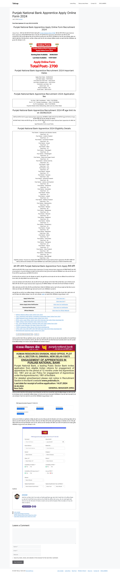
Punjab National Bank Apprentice (21, 513)
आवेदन (43, 294)
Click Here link (60, 301)
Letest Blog (73, 3)
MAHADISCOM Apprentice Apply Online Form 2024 (30, 330)
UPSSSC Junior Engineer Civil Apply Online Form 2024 (31, 325)
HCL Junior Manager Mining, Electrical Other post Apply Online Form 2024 (36, 323)
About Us (90, 570)
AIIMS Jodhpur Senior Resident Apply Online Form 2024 (31, 321)
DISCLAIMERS (102, 3)
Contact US (93, 3)
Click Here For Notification (60, 304)
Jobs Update (17, 512)
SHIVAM (20, 19)
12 (35, 334)
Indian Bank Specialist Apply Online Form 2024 (25, 516)
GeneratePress (29, 570)
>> (38, 334)
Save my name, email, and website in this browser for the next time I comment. (36, 558)
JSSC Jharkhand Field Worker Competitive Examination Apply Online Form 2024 (38, 316)
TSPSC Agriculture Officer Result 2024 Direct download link (32, 327)
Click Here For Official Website (60, 310)
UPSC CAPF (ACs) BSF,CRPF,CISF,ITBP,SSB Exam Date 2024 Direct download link (39, 329)
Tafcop (15, 3)
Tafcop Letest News (83, 3)
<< (17, 334)
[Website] (35, 506)
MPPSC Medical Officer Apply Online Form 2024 (29, 314)
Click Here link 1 (60, 298)
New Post (74, 570)
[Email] (33, 506)
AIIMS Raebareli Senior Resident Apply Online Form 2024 (32, 318)
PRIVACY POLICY (82, 570)
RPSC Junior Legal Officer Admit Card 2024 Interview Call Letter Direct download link (40, 320)
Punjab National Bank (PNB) (47, 33)
